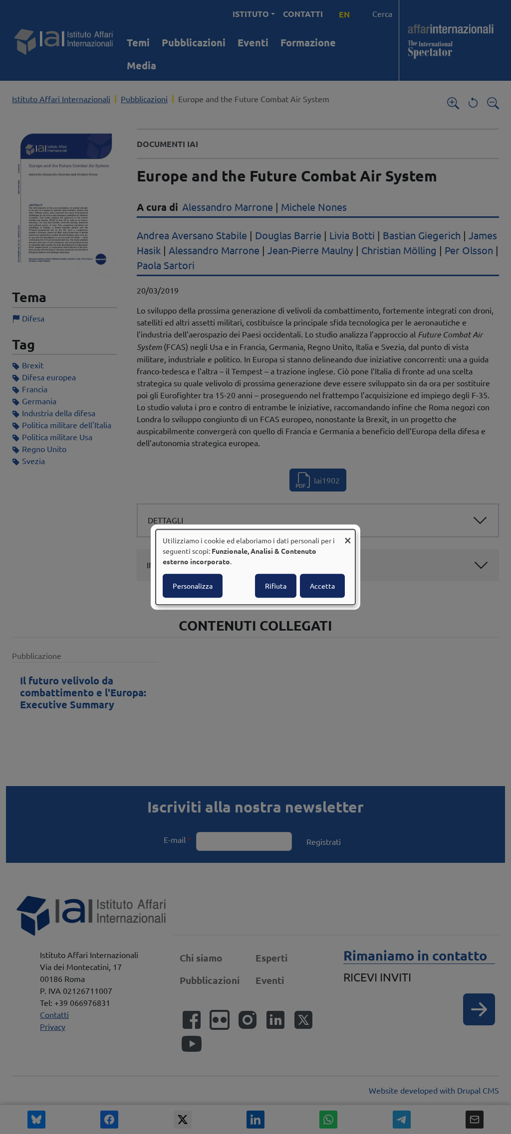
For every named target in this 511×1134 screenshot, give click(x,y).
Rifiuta (275, 585)
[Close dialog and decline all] (347, 535)
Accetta (322, 585)
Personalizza (193, 585)
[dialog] (255, 567)
